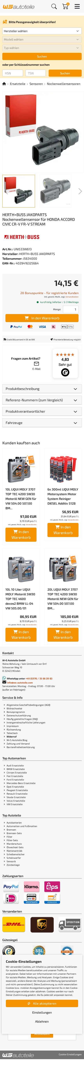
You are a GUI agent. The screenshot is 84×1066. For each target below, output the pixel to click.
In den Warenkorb (45, 318)
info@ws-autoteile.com (20, 682)
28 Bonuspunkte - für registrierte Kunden (49, 293)
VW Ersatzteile (14, 804)
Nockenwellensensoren (63, 83)
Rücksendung (14, 729)
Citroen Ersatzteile (17, 772)
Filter (9, 836)
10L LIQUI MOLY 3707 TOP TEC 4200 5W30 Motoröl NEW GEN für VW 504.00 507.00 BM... (20, 498)
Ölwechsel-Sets (15, 847)
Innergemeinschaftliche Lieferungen (26, 722)
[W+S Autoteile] (18, 6)
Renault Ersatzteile (17, 793)
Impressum (13, 726)
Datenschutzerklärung (19, 715)
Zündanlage (13, 864)
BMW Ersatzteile (16, 769)
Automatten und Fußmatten (22, 826)
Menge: (57, 309)
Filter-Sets (12, 840)
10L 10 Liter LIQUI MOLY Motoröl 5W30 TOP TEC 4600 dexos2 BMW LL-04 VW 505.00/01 (20, 598)
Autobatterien (14, 822)
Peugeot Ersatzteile (17, 790)
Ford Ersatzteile (15, 779)
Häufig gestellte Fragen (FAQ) (22, 719)
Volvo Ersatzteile (16, 800)
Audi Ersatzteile (15, 765)
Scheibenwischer (16, 854)
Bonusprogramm (16, 711)
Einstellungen (42, 1012)
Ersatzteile (17, 83)
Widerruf (12, 736)
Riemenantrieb (14, 850)
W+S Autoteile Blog (17, 740)
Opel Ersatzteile (15, 786)
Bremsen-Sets (14, 833)
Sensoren (36, 83)
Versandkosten (72, 296)
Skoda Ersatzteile (16, 797)
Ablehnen (42, 1021)
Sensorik (11, 861)
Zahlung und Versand (18, 743)
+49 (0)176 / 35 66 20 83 (39, 678)
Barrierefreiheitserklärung (21, 747)
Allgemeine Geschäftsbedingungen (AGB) (28, 704)
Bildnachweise (14, 708)
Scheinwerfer (14, 857)
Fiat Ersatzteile (15, 776)
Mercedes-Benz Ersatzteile (21, 783)
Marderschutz (14, 843)
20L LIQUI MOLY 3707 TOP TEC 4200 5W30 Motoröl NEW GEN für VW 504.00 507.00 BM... (62, 598)
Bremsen (11, 829)
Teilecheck (12, 733)
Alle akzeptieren (44, 1003)
